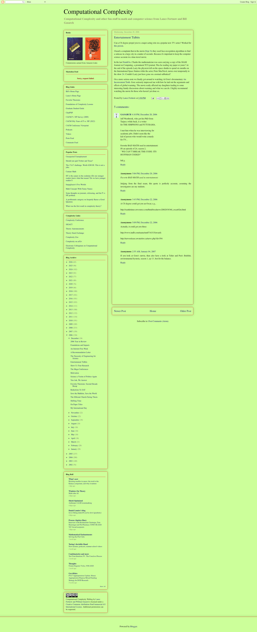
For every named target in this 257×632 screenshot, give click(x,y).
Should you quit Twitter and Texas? (79, 161)
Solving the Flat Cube (77, 537)
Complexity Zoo (72, 237)
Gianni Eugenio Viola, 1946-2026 (81, 566)
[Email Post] (152, 97)
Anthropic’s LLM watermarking (80, 503)
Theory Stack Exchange (75, 233)
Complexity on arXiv (74, 241)
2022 (71, 276)
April (73, 438)
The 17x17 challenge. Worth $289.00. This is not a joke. (85, 166)
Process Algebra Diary (78, 520)
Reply (123, 164)
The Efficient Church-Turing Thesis (84, 397)
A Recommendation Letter (81, 352)
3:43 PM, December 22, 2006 (144, 199)
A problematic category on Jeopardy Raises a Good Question (85, 200)
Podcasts (69, 129)
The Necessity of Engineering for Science (83, 357)
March (73, 442)
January (74, 449)
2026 (71, 262)
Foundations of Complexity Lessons (79, 104)
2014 (71, 306)
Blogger (133, 626)
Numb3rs (127, 62)
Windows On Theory (77, 491)
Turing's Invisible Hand (78, 544)
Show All (102, 586)
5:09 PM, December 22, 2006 (144, 222)
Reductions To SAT (78, 389)
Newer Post (120, 311)
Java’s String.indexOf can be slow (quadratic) (85, 512)
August (74, 423)
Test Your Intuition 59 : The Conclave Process (85, 556)
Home (153, 311)
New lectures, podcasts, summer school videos (85, 546)
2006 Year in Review (78, 341)
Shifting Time (76, 400)
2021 (71, 280)
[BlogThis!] (160, 98)
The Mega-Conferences (79, 369)
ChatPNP (69, 112)
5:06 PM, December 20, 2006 (144, 173)
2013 (71, 309)
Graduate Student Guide (75, 108)
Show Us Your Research (80, 365)
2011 (71, 316)
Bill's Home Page (72, 91)
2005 (71, 453)
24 (123, 74)
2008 (71, 327)
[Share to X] (163, 98)
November (75, 412)
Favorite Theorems (73, 100)
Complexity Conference (75, 220)
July (73, 427)
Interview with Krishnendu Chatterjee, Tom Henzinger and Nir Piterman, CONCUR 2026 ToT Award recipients (85, 524)
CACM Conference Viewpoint (77, 125)
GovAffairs (73, 573)
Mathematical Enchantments (80, 534)
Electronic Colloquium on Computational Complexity (81, 246)
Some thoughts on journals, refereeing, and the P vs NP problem (85, 194)
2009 (71, 324)
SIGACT (69, 224)
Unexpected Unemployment (76, 156)
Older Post (185, 311)
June (73, 431)
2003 (71, 461)
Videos (68, 134)
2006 (71, 335)
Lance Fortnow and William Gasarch (83, 600)
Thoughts (72, 563)
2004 (71, 457)
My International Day (79, 408)
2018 (71, 291)
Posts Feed (70, 138)
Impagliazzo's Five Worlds (76, 184)
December (75, 338)
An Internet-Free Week (79, 348)
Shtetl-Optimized (76, 500)
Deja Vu (148, 51)
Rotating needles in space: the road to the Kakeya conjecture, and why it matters (84, 482)
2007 (71, 331)
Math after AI (73, 493)
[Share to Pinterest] (168, 98)
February (74, 445)
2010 (71, 320)
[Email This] (157, 98)
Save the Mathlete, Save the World (84, 393)
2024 (71, 269)
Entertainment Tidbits (79, 362)
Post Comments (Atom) (158, 321)
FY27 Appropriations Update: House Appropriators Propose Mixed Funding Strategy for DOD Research (83, 577)
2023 (71, 273)
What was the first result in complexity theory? (83, 206)
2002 (71, 464)
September (75, 420)
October (74, 416)
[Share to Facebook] (165, 98)
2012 (71, 313)
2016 (71, 298)
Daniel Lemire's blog (77, 510)
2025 (71, 265)
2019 (71, 287)
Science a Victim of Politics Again (84, 376)
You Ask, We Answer (79, 380)
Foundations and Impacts (80, 345)
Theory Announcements (75, 228)
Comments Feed (72, 142)
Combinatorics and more (79, 554)
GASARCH (125, 114)
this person (118, 45)
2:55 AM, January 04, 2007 (144, 251)
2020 (71, 284)
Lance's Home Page (73, 95)
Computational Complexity (98, 11)
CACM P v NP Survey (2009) (77, 117)
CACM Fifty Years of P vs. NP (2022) (80, 121)
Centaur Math (71, 171)
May (73, 434)
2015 (71, 302)
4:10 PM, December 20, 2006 (144, 114)
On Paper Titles (76, 404)
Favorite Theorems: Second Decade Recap (84, 385)
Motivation (75, 373)
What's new (73, 479)
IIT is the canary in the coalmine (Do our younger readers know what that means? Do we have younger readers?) (85, 178)
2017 (71, 295)
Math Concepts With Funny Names (79, 188)
